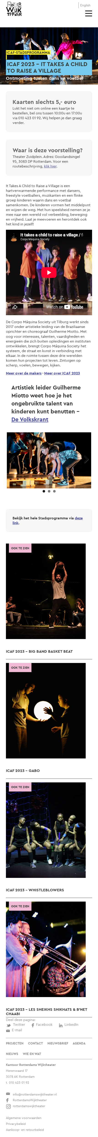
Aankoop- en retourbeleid (25, 1130)
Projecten (14, 1043)
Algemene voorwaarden (23, 1118)
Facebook (44, 1024)
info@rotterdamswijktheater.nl (35, 1094)
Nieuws (12, 1054)
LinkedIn (71, 1024)
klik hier (50, 166)
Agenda (79, 1043)
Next (84, 459)
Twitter (19, 1024)
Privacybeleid (16, 1124)
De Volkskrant (29, 419)
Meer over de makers (23, 373)
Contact (35, 1043)
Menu (88, 13)
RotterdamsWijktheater (30, 1100)
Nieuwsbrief (57, 1043)
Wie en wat (32, 1054)
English (85, 5)
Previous (13, 459)
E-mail (17, 1030)
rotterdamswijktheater (29, 1106)
